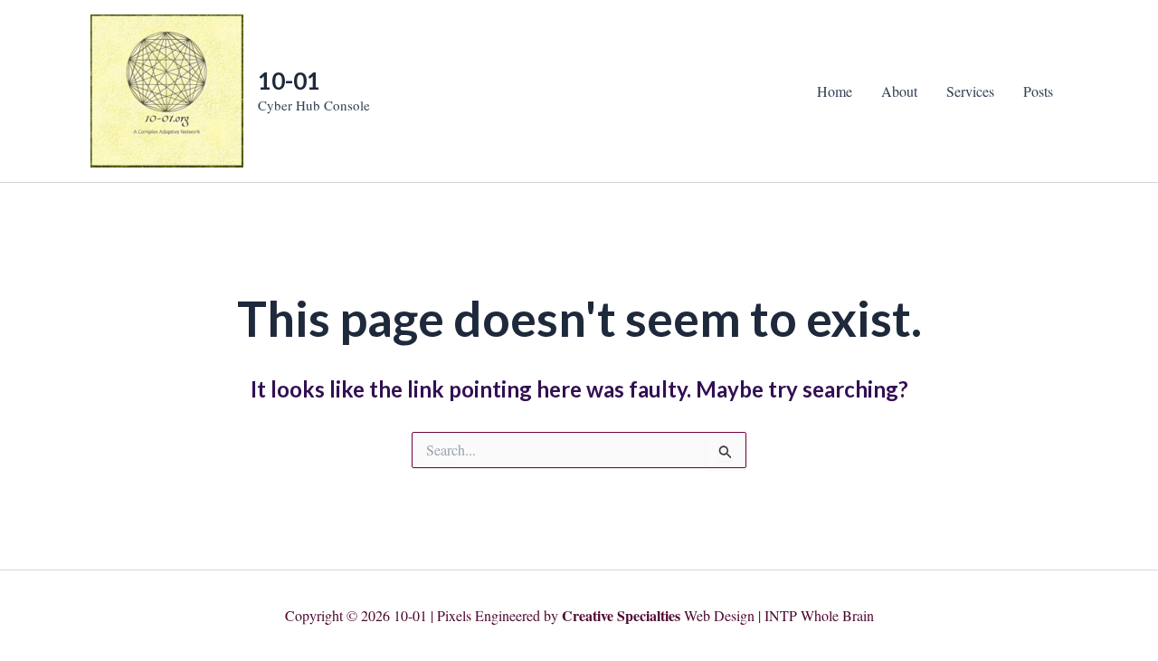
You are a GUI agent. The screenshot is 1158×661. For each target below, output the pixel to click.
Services (970, 91)
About (899, 91)
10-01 (289, 80)
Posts (1038, 91)
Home (834, 91)
